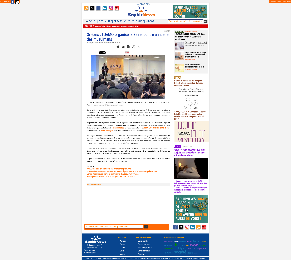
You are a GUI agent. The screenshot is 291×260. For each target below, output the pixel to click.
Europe (189, 241)
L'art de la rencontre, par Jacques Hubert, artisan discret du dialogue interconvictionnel (188, 83)
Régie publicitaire (90, 250)
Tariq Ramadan (117, 128)
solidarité (189, 253)
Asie (171, 241)
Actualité (122, 241)
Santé (121, 251)
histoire (203, 241)
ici (129, 161)
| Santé (139, 21)
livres (187, 245)
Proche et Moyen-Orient (196, 249)
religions (169, 252)
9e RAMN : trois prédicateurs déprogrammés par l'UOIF (109, 169)
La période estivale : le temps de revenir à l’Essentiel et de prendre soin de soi (195, 54)
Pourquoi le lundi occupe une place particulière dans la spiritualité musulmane (190, 37)
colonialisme (182, 241)
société (180, 252)
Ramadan (141, 254)
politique (180, 248)
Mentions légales (90, 253)
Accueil (92, 21)
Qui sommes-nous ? (94, 245)
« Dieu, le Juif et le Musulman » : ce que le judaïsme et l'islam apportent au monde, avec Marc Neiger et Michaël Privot (190, 115)
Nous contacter (93, 248)
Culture (122, 244)
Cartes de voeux (144, 251)
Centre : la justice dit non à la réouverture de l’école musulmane (113, 174)
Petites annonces (144, 244)
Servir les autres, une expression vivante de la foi (194, 66)
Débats (122, 247)
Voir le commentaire (94, 184)
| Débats (117, 21)
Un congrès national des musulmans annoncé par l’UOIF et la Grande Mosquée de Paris (122, 171)
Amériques (167, 241)
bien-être (176, 241)
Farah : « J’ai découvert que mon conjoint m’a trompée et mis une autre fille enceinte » (189, 152)
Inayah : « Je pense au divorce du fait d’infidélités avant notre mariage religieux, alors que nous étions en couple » (190, 183)
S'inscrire (272, 2)
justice (183, 245)
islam (176, 245)
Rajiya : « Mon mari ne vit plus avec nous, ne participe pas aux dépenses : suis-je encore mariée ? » (190, 190)
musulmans (168, 248)
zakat (195, 253)
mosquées (202, 245)
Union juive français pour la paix (156, 128)
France (196, 241)
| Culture (128, 21)
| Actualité (104, 21)
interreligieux (168, 245)
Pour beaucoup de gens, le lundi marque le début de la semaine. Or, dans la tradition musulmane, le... (196, 43)
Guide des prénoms (145, 247)
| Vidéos (149, 21)
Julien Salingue (107, 130)
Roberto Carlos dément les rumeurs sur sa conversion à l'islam (117, 26)
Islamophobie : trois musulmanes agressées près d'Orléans (111, 176)
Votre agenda (143, 241)
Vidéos (122, 254)
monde (194, 245)
